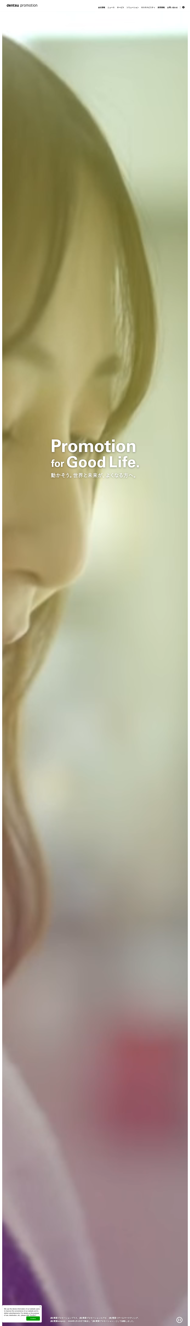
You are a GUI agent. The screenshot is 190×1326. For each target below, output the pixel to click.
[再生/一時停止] (179, 1320)
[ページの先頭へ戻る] (185, 1317)
